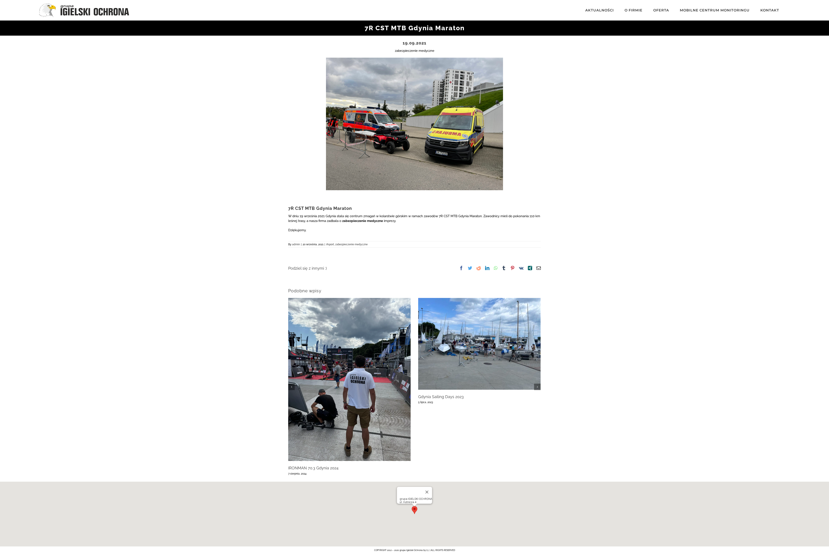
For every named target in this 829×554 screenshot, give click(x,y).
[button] (414, 510)
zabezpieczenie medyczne (351, 244)
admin (296, 244)
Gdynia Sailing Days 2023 (441, 396)
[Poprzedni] (291, 387)
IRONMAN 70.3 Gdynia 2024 (313, 468)
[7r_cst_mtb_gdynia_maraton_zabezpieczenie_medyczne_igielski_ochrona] (414, 59)
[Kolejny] (537, 387)
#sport (330, 244)
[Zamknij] (427, 492)
